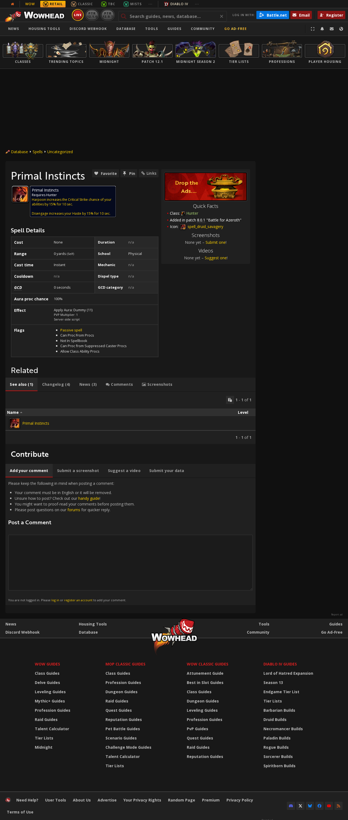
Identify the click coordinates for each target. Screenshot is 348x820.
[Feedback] (332, 29)
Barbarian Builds (279, 710)
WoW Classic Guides (207, 664)
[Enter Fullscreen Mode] (313, 29)
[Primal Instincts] (15, 423)
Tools (264, 624)
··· (150, 4)
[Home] (36, 15)
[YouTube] (329, 806)
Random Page (181, 800)
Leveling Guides (50, 691)
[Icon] (20, 194)
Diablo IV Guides (280, 664)
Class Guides (47, 673)
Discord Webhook (88, 28)
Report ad (337, 614)
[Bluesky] (310, 806)
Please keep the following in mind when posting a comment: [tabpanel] (71, 541)
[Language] (341, 29)
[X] (300, 806)
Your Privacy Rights (142, 800)
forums (73, 509)
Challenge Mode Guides (128, 747)
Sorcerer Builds (278, 756)
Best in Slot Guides (205, 682)
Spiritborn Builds (279, 765)
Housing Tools (93, 624)
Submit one (216, 242)
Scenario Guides (121, 738)
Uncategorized (60, 151)
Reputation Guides (123, 719)
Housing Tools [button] (44, 28)
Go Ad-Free (235, 28)
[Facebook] (319, 806)
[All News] (12, 4)
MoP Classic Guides (125, 664)
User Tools (55, 800)
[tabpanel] (130, 418)
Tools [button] (151, 28)
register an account (78, 600)
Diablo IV (179, 4)
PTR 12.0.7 (107, 15)
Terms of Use (20, 812)
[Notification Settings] (322, 29)
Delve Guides (47, 682)
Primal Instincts (35, 423)
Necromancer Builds (283, 728)
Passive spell (71, 330)
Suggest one (216, 257)
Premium (211, 800)
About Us (82, 800)
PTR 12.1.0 (92, 15)
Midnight (43, 747)
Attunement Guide (205, 673)
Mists (136, 4)
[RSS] (338, 806)
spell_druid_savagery (205, 226)
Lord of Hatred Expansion (288, 673)
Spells (38, 151)
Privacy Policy (239, 800)
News (13, 28)
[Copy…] (230, 400)
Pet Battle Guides (122, 728)
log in (55, 600)
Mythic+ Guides (50, 701)
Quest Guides (118, 710)
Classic (85, 4)
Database (126, 28)
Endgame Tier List (281, 691)
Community (203, 28)
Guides (174, 28)
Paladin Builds (277, 738)
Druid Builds (275, 719)
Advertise (107, 800)
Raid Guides (46, 719)
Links (151, 173)
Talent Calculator (52, 728)
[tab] (21, 384)
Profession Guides (52, 710)
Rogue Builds (276, 747)
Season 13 (273, 682)
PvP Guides (197, 728)
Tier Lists (44, 738)
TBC (111, 4)
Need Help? (27, 800)
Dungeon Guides (121, 691)
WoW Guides (47, 664)
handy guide (89, 498)
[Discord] (291, 806)
